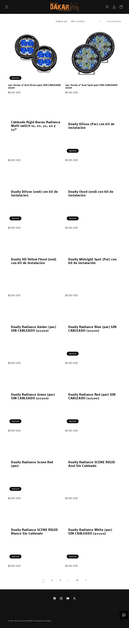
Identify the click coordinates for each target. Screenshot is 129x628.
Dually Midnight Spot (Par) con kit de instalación (92, 261)
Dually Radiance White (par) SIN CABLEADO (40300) (90, 532)
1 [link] (43, 580)
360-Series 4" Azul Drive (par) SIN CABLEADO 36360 (34, 86)
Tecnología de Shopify (42, 620)
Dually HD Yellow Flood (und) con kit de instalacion (33, 261)
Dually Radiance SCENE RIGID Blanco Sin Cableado (34, 532)
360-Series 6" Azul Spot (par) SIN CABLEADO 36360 (91, 86)
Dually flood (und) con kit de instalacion (90, 193)
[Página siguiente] (85, 580)
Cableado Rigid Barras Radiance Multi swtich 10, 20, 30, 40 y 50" (35, 126)
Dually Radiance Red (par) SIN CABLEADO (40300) (91, 396)
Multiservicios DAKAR (24, 620)
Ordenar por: (62, 21)
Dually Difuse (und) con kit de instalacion (34, 193)
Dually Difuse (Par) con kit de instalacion (91, 126)
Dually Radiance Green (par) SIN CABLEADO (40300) (33, 396)
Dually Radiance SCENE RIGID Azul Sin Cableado (91, 464)
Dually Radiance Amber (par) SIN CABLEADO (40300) (33, 329)
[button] (6, 6)
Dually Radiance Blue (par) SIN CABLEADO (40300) (92, 329)
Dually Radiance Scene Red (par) (32, 464)
